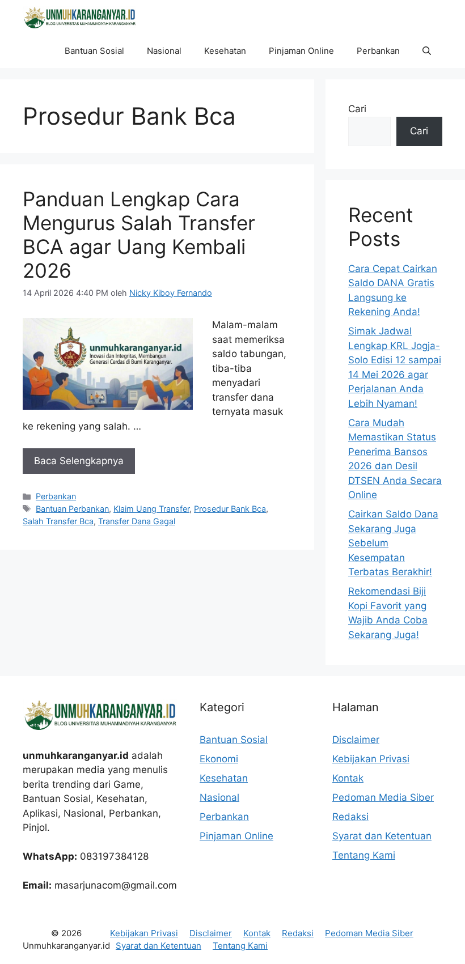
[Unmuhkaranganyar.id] (79, 17)
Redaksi (350, 816)
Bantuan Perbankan (72, 508)
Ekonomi (219, 759)
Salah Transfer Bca (58, 521)
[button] (426, 51)
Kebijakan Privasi (370, 759)
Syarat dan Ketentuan (382, 836)
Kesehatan (225, 50)
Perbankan (378, 50)
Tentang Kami (363, 855)
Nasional (164, 50)
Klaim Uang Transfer (151, 508)
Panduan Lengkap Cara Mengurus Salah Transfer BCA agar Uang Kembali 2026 (139, 234)
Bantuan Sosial (94, 50)
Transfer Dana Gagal (136, 521)
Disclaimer (355, 739)
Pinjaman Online (301, 50)
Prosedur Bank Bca (230, 508)
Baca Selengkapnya (79, 460)
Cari (357, 108)
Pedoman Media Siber (383, 797)
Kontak (347, 778)
